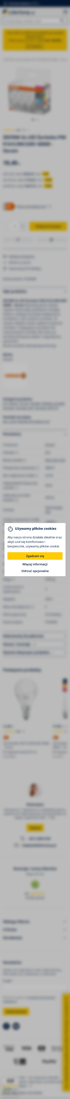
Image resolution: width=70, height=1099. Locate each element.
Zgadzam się (35, 556)
